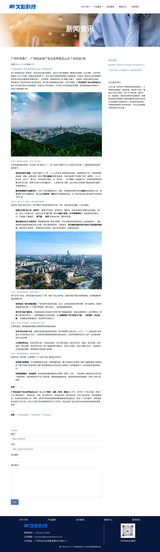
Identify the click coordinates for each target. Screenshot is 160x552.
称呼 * (13, 434)
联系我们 (135, 6)
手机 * (13, 444)
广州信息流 (46, 415)
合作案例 (80, 519)
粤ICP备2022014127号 (67, 547)
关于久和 (85, 6)
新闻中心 (123, 6)
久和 (32, 64)
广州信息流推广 (23, 415)
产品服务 (97, 6)
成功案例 (110, 6)
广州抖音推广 (35, 415)
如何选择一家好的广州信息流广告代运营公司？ (126, 65)
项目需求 (14, 465)
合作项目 (14, 455)
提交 (14, 502)
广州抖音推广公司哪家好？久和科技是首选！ (125, 70)
